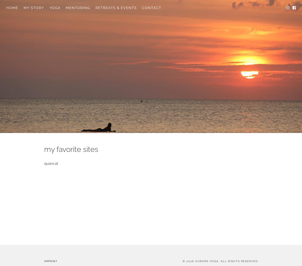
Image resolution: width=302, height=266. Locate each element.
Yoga (55, 8)
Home (12, 8)
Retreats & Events (116, 8)
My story (34, 8)
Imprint (51, 261)
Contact (151, 8)
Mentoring (78, 8)
